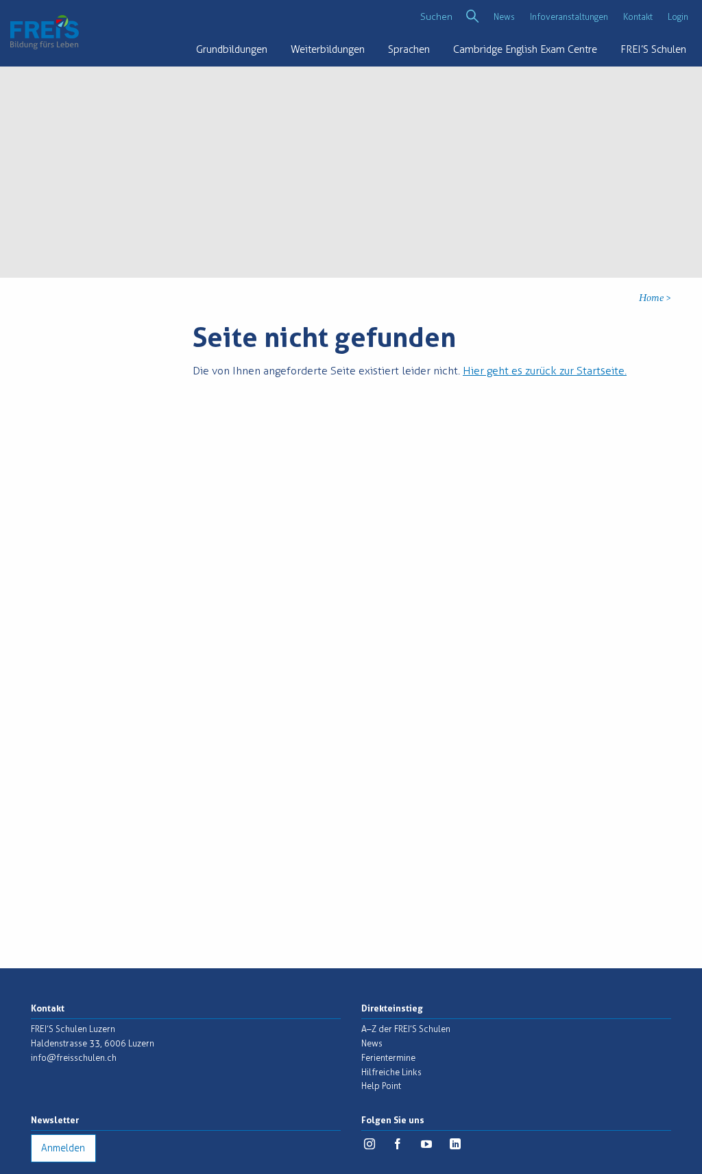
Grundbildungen (231, 49)
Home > (655, 298)
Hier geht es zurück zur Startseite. (545, 370)
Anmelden (63, 1148)
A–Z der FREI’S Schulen (405, 1029)
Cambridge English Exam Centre (525, 49)
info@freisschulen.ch (74, 1058)
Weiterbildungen (328, 49)
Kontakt (638, 17)
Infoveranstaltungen (569, 17)
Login (678, 17)
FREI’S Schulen (653, 49)
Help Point (381, 1086)
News (504, 17)
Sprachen (409, 49)
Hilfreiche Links (391, 1072)
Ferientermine (388, 1058)
